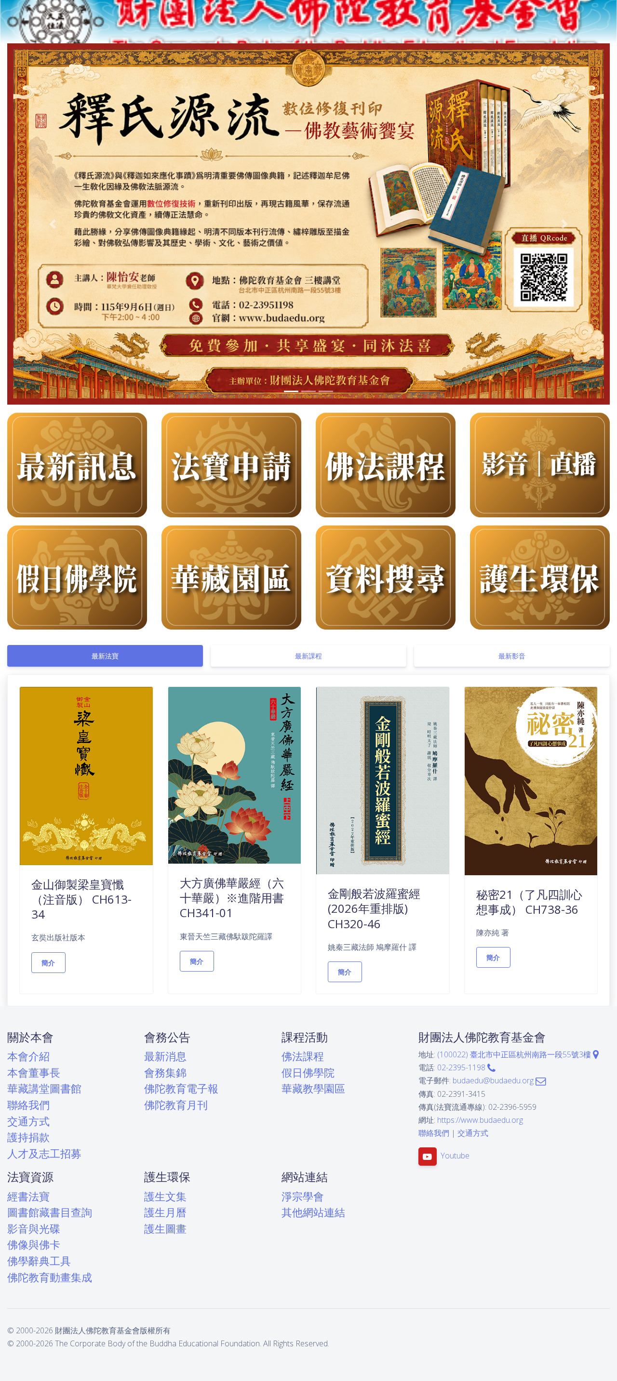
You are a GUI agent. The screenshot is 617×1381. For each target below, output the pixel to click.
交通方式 (28, 1121)
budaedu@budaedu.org (494, 1080)
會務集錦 (165, 1072)
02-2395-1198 (462, 1067)
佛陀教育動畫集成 (49, 1277)
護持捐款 (28, 1137)
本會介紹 (28, 1056)
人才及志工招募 (44, 1153)
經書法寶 (28, 1196)
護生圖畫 (165, 1228)
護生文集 (165, 1196)
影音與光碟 (33, 1228)
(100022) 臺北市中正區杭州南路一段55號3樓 (515, 1054)
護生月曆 (165, 1212)
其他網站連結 (313, 1212)
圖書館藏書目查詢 (49, 1212)
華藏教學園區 (313, 1088)
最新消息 (165, 1056)
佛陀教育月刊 (176, 1104)
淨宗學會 (303, 1196)
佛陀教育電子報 (181, 1088)
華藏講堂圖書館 (44, 1088)
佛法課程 (303, 1056)
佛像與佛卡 (33, 1244)
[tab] (105, 656)
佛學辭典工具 (39, 1260)
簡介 (48, 962)
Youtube (455, 1156)
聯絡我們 (28, 1104)
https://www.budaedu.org (480, 1120)
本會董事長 (33, 1072)
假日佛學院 (308, 1072)
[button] (52, 224)
